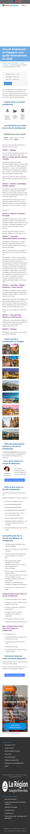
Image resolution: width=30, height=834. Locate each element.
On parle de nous (9, 810)
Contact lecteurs (9, 748)
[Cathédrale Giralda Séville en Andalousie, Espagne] (10, 422)
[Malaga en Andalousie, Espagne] (10, 398)
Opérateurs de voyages (11, 807)
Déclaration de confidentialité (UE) (14, 763)
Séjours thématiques (13, 63)
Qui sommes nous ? (10, 745)
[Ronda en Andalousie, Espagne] (10, 349)
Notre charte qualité (10, 757)
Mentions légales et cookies (12, 751)
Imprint (6, 766)
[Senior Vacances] (10, 5)
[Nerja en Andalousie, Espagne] (10, 385)
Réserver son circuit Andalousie (14, 480)
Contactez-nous (9, 813)
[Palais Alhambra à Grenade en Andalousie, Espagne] (10, 373)
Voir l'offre (8, 83)
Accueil (4, 63)
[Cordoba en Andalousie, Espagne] (10, 410)
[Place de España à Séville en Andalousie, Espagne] (10, 361)
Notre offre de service (10, 799)
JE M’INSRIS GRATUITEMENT (15, 726)
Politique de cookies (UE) (12, 760)
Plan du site (8, 754)
